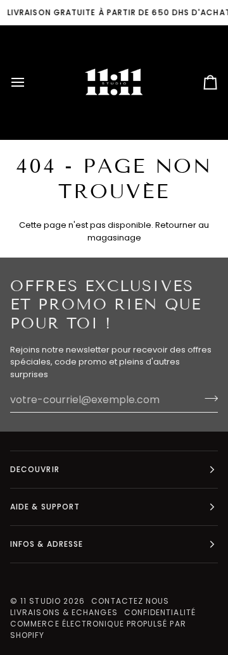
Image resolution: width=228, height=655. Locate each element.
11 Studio (40, 601)
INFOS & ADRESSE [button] (46, 544)
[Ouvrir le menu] (29, 82)
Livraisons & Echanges (64, 612)
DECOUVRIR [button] (35, 469)
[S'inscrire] (207, 398)
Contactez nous (130, 601)
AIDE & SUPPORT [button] (45, 506)
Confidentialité (160, 612)
